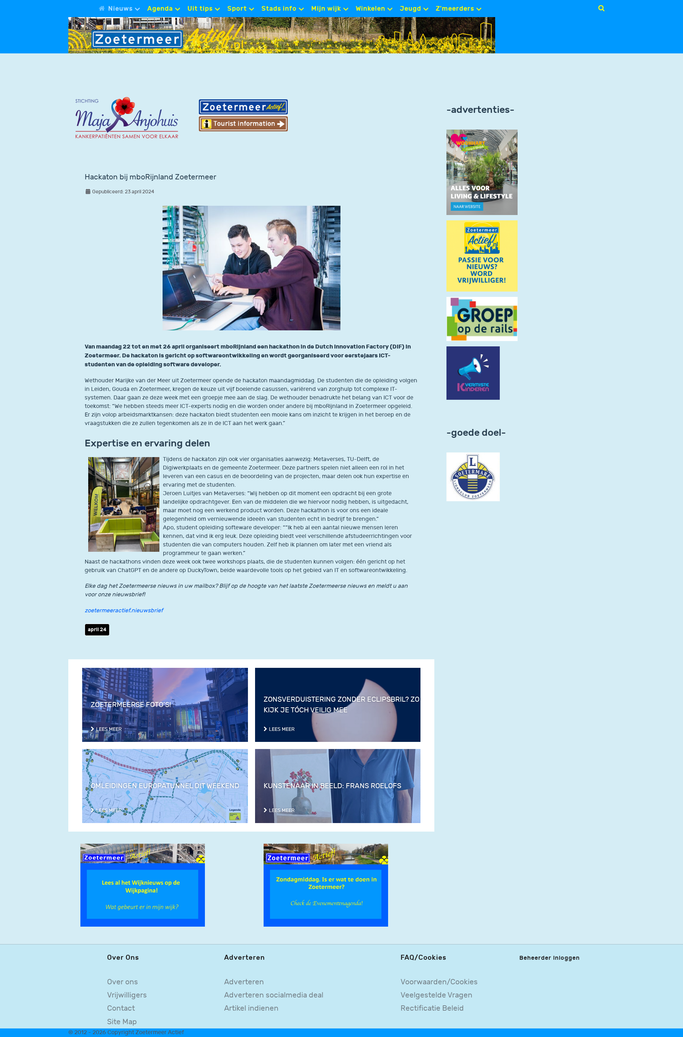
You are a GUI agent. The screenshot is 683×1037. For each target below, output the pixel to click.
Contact (121, 1008)
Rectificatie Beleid (432, 1008)
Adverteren (244, 982)
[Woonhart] (482, 172)
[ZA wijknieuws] (142, 885)
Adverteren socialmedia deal (273, 995)
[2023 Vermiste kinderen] (473, 373)
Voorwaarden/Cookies (439, 982)
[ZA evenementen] (326, 885)
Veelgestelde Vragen (436, 995)
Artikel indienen (251, 1008)
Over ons (122, 982)
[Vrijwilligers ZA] (482, 255)
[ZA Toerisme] (243, 115)
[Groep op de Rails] (482, 318)
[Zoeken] (601, 8)
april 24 (97, 630)
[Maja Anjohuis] (126, 118)
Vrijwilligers (127, 995)
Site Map (122, 1021)
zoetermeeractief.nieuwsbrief (124, 610)
